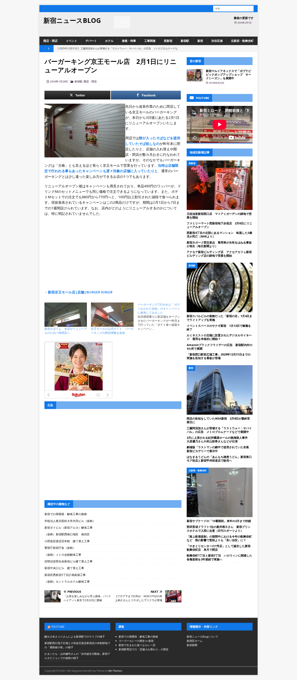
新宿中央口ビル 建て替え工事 (64, 568)
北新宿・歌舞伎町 (242, 41)
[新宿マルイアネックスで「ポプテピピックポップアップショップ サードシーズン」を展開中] (195, 75)
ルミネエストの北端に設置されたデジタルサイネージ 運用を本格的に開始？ (219, 337)
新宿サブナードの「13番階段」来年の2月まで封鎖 (219, 521)
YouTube (57, 626)
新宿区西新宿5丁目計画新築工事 (65, 575)
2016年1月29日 (59, 81)
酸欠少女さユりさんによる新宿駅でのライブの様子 (74, 636)
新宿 (200, 41)
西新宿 (168, 41)
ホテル (109, 41)
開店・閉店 (50, 41)
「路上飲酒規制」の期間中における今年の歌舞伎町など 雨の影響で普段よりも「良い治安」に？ (219, 538)
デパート (91, 41)
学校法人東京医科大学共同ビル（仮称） (69, 521)
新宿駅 (185, 41)
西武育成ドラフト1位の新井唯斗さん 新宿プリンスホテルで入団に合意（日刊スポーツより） (219, 528)
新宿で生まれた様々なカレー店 (137, 645)
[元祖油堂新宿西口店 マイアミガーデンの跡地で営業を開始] (220, 185)
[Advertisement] (112, 248)
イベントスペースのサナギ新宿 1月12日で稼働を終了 (219, 327)
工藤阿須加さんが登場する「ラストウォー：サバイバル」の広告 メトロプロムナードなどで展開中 (219, 430)
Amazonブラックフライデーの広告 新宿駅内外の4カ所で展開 (219, 346)
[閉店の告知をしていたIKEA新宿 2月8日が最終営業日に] (220, 390)
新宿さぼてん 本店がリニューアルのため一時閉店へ (65, 331)
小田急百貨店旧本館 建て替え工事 (67, 541)
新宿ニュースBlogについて (202, 636)
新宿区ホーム (194, 641)
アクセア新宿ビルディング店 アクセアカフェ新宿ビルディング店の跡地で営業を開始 (219, 253)
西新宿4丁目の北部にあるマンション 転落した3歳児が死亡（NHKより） (219, 234)
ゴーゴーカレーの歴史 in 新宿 (136, 641)
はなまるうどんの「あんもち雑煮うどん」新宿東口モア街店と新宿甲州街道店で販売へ (219, 458)
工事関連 (150, 41)
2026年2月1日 (245, 22)
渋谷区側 (217, 41)
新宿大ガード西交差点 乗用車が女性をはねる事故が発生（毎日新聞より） (219, 244)
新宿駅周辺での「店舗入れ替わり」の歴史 (144, 649)
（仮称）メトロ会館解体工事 (62, 555)
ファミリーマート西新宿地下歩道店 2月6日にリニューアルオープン (219, 225)
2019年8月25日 (216, 82)
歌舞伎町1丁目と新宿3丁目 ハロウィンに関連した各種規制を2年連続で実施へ (219, 557)
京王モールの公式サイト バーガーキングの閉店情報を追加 (112, 331)
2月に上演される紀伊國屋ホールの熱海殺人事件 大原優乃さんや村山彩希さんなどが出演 (219, 439)
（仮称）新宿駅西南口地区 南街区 (67, 534)
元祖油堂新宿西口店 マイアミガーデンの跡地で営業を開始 (219, 215)
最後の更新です (244, 18)
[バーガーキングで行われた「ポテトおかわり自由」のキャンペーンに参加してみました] (161, 317)
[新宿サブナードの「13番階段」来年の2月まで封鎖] (220, 492)
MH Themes (115, 671)
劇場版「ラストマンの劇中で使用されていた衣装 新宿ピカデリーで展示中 (219, 449)
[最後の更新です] (122, 22)
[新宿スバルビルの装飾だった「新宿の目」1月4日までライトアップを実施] (220, 287)
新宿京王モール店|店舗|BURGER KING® (80, 292)
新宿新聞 (192, 645)
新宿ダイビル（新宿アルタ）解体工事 (68, 527)
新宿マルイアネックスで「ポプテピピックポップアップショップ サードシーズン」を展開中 (228, 74)
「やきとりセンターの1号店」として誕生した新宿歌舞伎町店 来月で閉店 (219, 547)
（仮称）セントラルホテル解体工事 (67, 581)
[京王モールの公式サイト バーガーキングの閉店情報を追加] (112, 315)
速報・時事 (129, 41)
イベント (71, 41)
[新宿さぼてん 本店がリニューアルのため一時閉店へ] (65, 315)
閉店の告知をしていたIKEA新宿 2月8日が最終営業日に (218, 420)
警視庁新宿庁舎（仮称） (60, 548)
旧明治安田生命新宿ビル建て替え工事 (68, 561)
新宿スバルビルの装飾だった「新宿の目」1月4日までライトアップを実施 (219, 318)
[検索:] (233, 8)
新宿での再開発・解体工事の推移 (65, 514)
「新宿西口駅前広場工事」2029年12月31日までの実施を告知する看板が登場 (219, 356)
